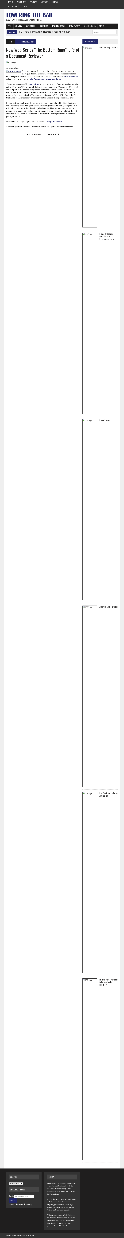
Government (31, 26)
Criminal (19, 26)
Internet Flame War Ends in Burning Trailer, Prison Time (108, 982)
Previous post (35, 134)
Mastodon (12, 6)
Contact (33, 2)
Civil (10, 26)
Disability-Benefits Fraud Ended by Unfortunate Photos (106, 236)
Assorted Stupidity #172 (108, 47)
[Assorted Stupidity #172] (89, 225)
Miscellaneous (90, 26)
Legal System (74, 26)
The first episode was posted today (46, 79)
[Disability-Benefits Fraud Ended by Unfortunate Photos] (89, 412)
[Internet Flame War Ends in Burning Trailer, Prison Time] (89, 1158)
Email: (11, 1196)
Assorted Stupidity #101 (108, 606)
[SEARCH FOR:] (104, 32)
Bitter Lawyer (71, 76)
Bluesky (54, 2)
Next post (52, 134)
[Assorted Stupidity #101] (89, 785)
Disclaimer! (21, 2)
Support (44, 2)
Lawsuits (44, 26)
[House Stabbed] (89, 598)
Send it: (12, 1204)
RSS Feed (23, 6)
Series (101, 26)
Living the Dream (54, 121)
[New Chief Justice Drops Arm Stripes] (89, 971)
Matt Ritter (34, 84)
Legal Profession (59, 26)
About (10, 2)
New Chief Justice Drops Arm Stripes (108, 794)
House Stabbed (104, 420)
